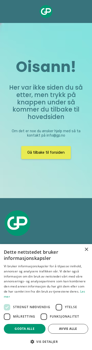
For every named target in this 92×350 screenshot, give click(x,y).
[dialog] (46, 297)
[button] (46, 341)
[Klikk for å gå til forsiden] (17, 223)
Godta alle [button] (24, 329)
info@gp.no (56, 135)
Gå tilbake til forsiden (46, 152)
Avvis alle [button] (68, 329)
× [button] (86, 249)
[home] (46, 11)
